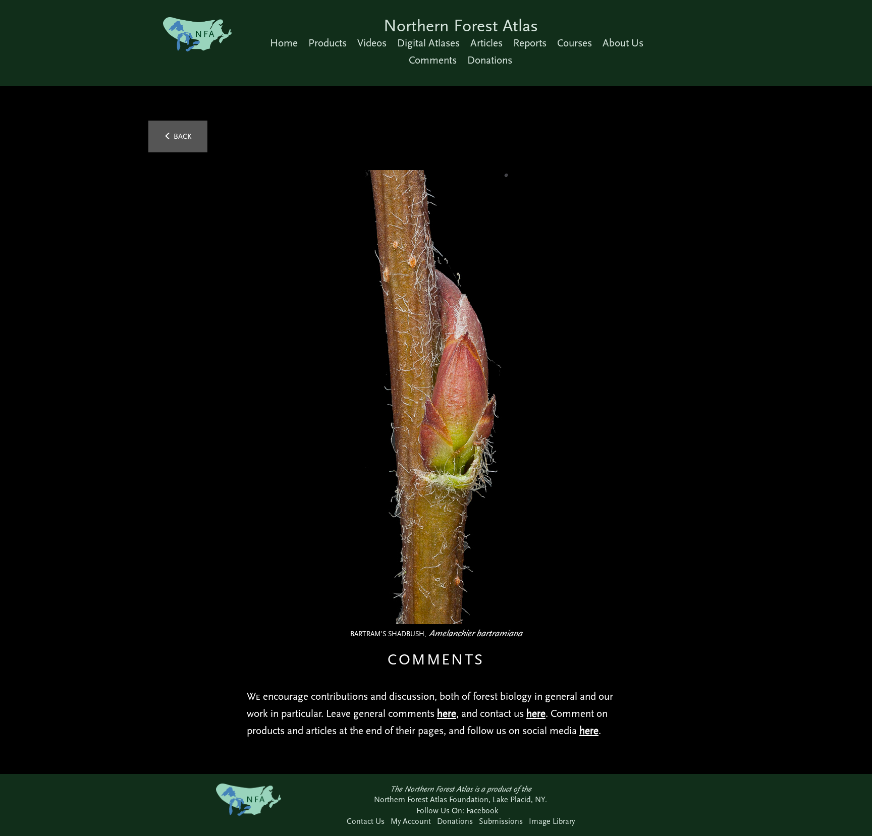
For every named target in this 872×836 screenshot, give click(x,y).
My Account (411, 821)
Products (327, 42)
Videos (372, 42)
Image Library (552, 821)
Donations (489, 60)
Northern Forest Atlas (461, 25)
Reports (530, 42)
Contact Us (366, 821)
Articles (486, 42)
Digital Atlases (428, 42)
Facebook (482, 810)
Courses (574, 42)
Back (182, 136)
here (446, 713)
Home (284, 42)
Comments (433, 60)
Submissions (501, 821)
